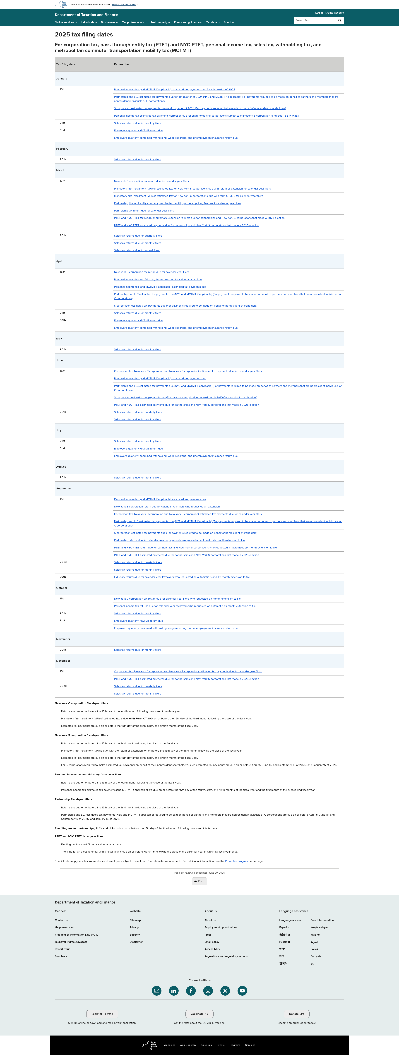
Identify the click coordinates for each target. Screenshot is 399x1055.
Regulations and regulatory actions (226, 956)
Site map (135, 920)
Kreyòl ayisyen (319, 927)
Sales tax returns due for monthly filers (137, 123)
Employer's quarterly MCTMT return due (138, 130)
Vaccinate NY (199, 1014)
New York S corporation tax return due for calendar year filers (151, 181)
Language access (290, 920)
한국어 (283, 963)
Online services (64, 22)
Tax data (211, 22)
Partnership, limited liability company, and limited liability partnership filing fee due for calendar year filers (177, 203)
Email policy (211, 942)
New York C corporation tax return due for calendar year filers (151, 272)
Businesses (108, 22)
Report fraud (62, 949)
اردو (312, 963)
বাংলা (281, 956)
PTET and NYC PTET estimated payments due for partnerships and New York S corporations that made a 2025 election (186, 225)
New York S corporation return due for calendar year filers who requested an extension (167, 506)
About (227, 22)
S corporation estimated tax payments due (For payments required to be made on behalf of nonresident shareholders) (185, 305)
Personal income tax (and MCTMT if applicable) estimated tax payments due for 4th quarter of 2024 (174, 89)
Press (208, 934)
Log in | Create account (329, 12)
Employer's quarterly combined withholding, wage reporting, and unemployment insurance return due (176, 138)
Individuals (87, 22)
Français (315, 956)
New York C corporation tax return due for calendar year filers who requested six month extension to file (177, 598)
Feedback (61, 956)
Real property (159, 22)
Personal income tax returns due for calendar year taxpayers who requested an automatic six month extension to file (185, 606)
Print (200, 881)
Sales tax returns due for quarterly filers (138, 235)
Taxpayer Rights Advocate (71, 942)
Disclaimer (136, 942)
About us (210, 920)
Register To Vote (102, 1014)
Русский (284, 942)
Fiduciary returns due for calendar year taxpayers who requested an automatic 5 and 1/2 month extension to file (182, 577)
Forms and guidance (187, 22)
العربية (314, 942)
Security (135, 934)
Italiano (315, 934)
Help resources (64, 927)
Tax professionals (133, 22)
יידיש (282, 949)
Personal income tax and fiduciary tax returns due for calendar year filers (158, 279)
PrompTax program (236, 861)
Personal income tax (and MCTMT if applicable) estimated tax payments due (160, 287)
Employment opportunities (220, 927)
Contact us (61, 920)
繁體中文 (285, 934)
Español (284, 927)
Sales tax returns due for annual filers (137, 250)
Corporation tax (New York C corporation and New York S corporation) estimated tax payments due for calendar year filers (188, 371)
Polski (314, 949)
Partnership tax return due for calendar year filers (144, 210)
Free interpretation (322, 920)
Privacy (134, 927)
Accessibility (212, 949)
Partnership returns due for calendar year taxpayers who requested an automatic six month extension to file (179, 540)
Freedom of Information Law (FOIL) (77, 934)
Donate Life (297, 1014)
